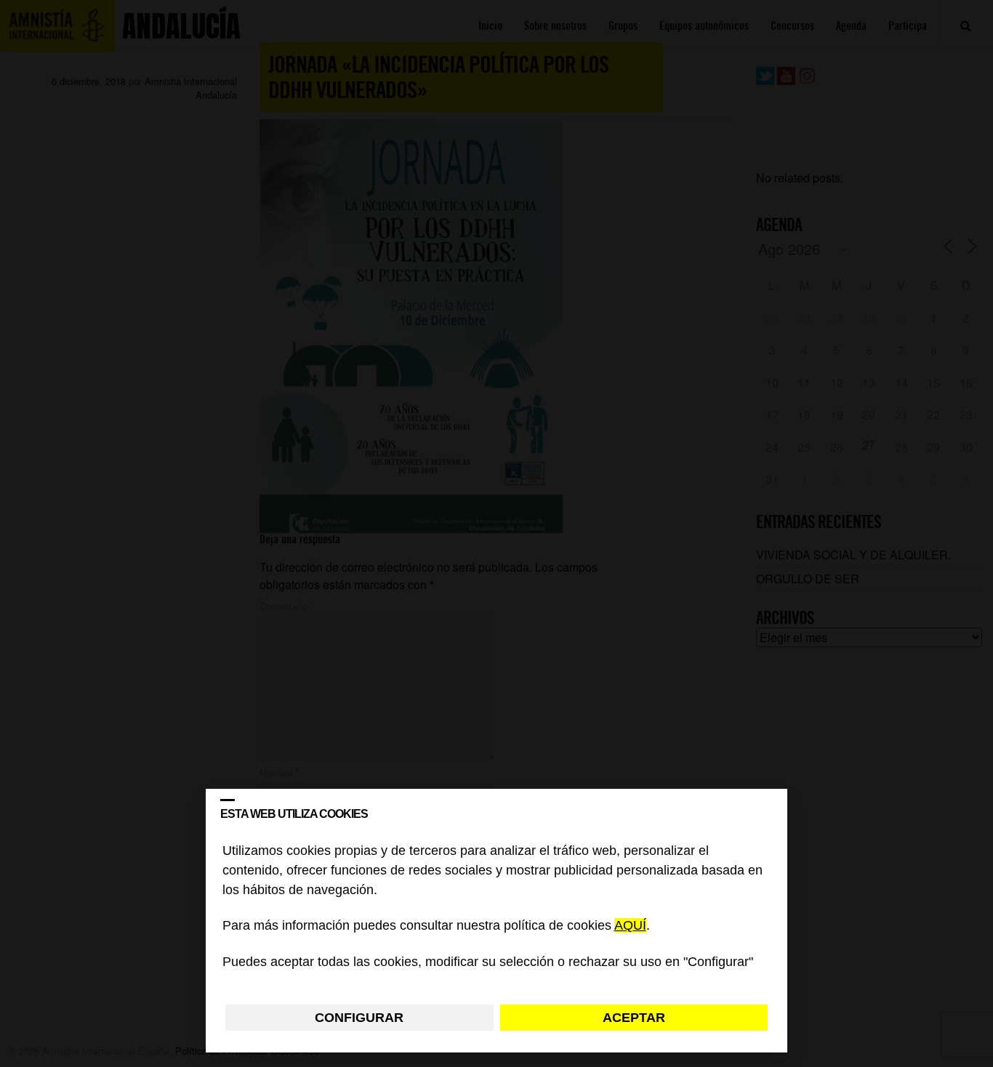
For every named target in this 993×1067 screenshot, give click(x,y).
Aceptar (634, 1017)
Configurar (359, 1017)
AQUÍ (630, 926)
